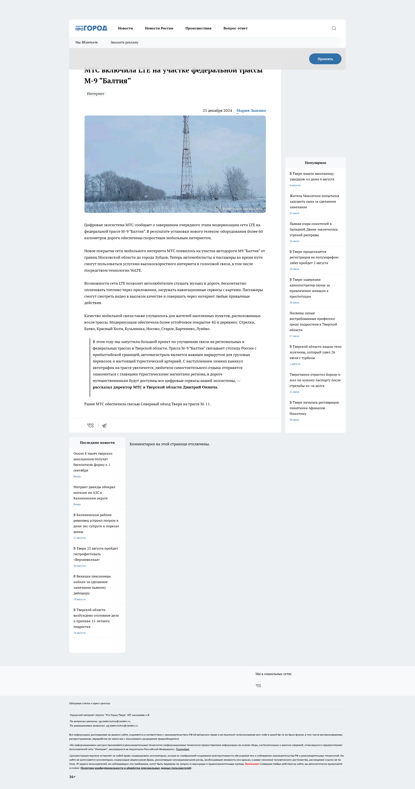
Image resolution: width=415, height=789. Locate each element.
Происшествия (198, 28)
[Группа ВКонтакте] (258, 685)
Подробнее (182, 749)
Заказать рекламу (125, 42)
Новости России (159, 28)
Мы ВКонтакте (86, 42)
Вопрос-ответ (235, 28)
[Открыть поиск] (334, 28)
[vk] (91, 425)
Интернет (95, 93)
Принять (325, 59)
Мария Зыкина (251, 110)
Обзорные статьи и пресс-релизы (89, 703)
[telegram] (105, 425)
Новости (125, 28)
